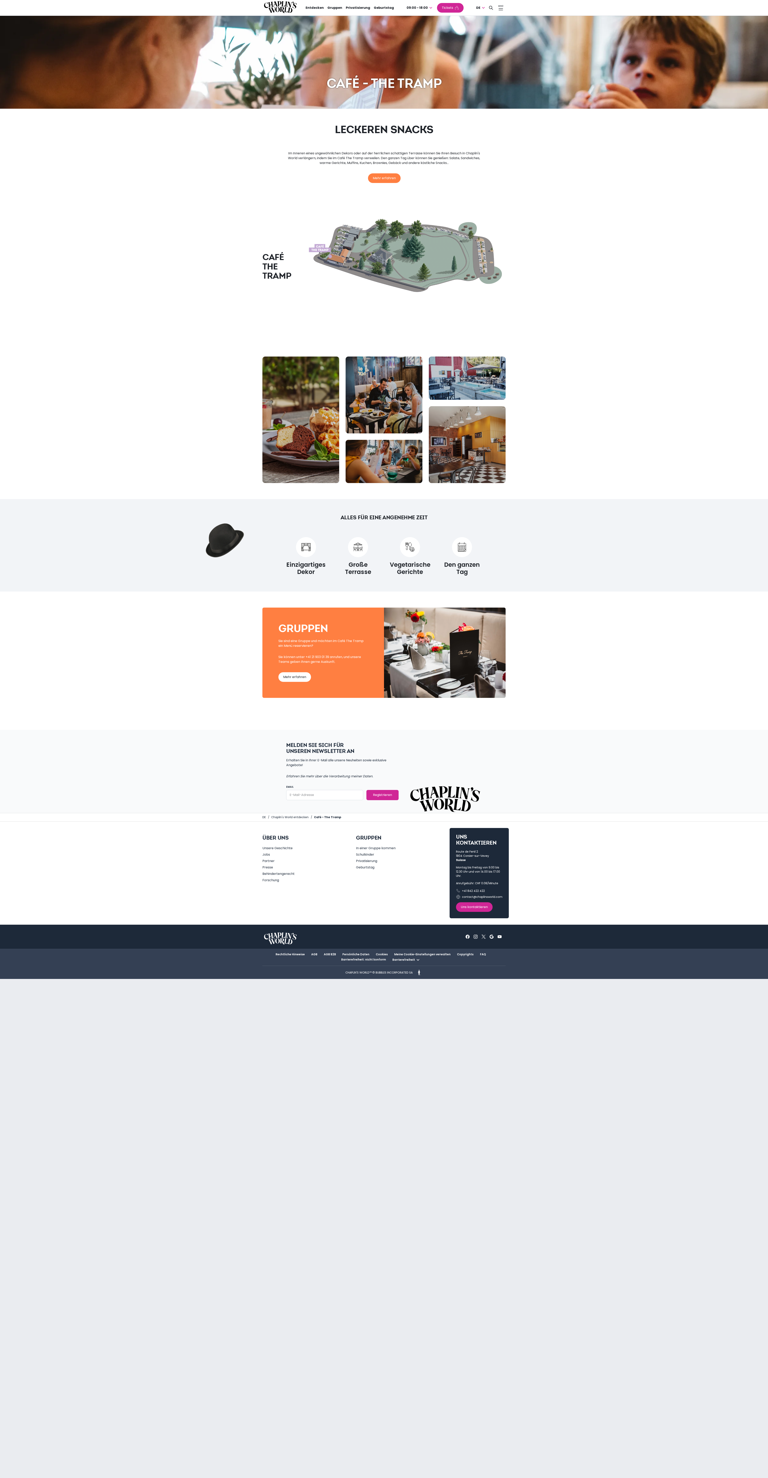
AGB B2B (330, 954)
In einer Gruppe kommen (376, 848)
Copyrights (465, 954)
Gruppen (334, 7)
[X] (484, 937)
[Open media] (300, 420)
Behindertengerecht (278, 873)
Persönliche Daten (355, 954)
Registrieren (382, 795)
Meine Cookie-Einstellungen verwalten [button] (422, 954)
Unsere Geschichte (277, 848)
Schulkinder (365, 854)
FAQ (483, 954)
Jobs (266, 854)
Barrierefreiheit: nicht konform (363, 960)
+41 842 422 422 (473, 891)
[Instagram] (476, 937)
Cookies (382, 954)
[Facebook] (468, 937)
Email (290, 787)
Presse (267, 867)
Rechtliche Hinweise (290, 954)
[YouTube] (500, 937)
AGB (314, 954)
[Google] (492, 937)
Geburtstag (384, 7)
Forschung (270, 880)
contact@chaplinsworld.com (482, 897)
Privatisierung (358, 7)
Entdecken (315, 7)
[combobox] (420, 7)
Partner (268, 861)
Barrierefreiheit (403, 960)
